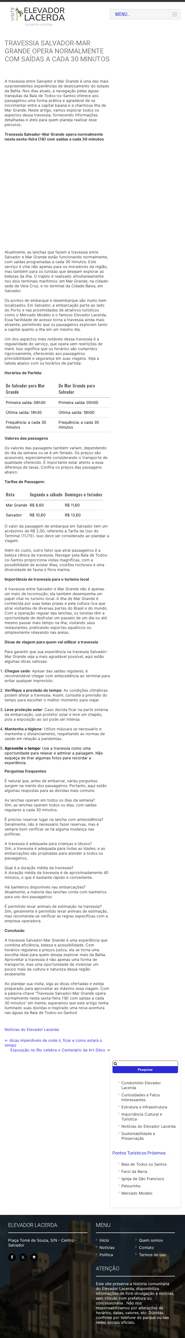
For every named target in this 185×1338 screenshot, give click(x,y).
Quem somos (151, 1240)
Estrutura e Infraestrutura (144, 1107)
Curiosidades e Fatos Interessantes (140, 1097)
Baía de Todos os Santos (144, 1164)
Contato (146, 1247)
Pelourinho (131, 1185)
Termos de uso (152, 1254)
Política (106, 1254)
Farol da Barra (134, 1171)
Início (104, 1240)
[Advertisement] (57, 196)
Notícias (106, 1247)
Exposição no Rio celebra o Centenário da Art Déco (60, 1050)
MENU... (122, 14)
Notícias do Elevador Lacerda (32, 1029)
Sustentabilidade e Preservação (138, 1136)
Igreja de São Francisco (142, 1178)
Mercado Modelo (136, 1193)
